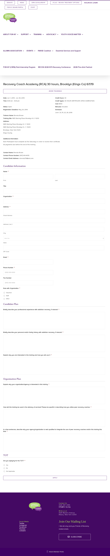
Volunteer (9, 292)
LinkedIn (22, 531)
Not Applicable (10, 471)
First (4, 180)
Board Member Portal (56, 552)
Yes (7, 465)
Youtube (22, 529)
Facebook (23, 527)
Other (7, 298)
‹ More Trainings (55, 91)
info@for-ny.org (64, 507)
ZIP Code (6, 251)
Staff (7, 295)
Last (56, 180)
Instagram (23, 525)
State (4, 242)
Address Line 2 (7, 224)
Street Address (7, 215)
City (4, 233)
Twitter (21, 523)
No (7, 468)
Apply (55, 478)
